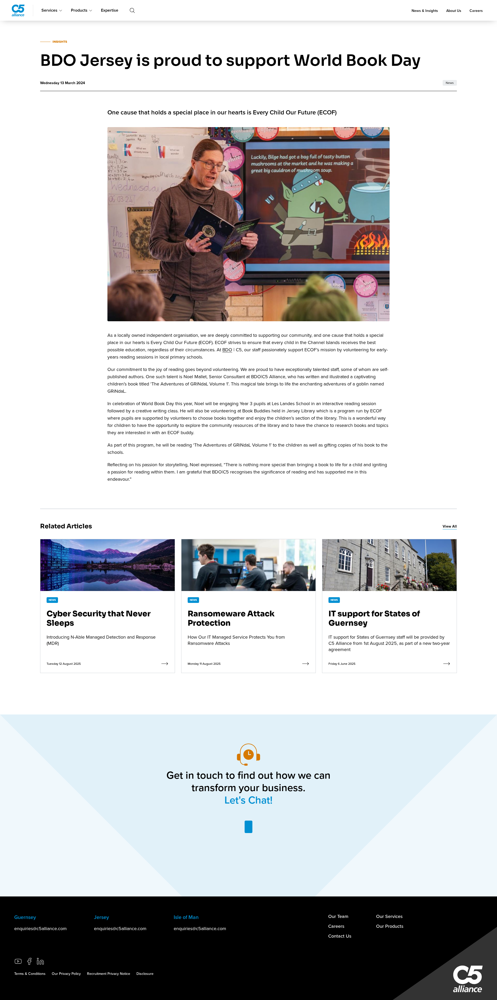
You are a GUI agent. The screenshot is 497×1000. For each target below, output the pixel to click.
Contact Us (339, 936)
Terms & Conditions (30, 973)
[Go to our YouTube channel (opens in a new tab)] (18, 961)
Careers (476, 10)
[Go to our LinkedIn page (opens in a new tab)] (40, 961)
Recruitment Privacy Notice (108, 973)
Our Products (389, 926)
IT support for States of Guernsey (374, 618)
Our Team (338, 916)
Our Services (389, 916)
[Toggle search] (132, 10)
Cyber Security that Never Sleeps (99, 618)
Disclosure (145, 973)
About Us (453, 10)
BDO (227, 349)
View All (450, 526)
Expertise (109, 10)
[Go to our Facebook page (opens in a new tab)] (29, 961)
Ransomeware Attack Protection (231, 618)
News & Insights (425, 10)
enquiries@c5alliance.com (40, 928)
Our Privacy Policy (66, 973)
